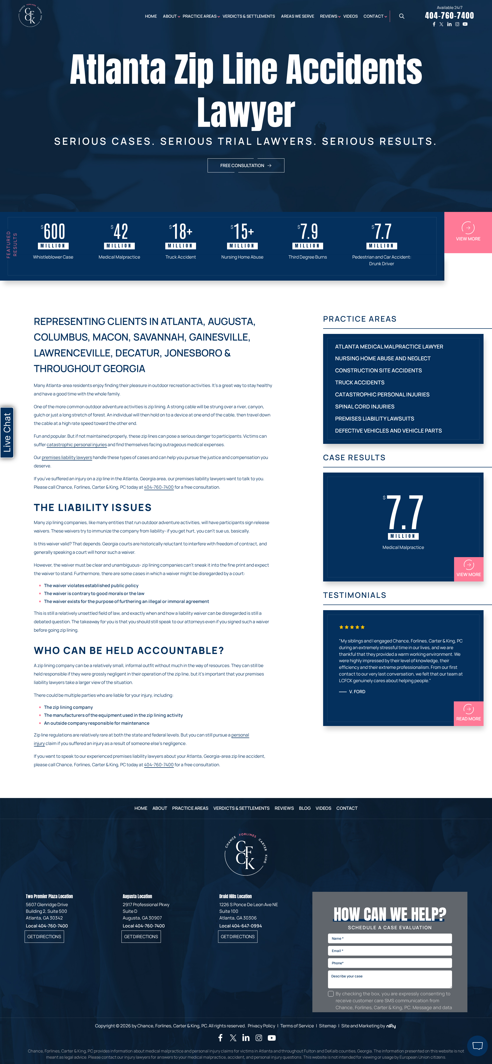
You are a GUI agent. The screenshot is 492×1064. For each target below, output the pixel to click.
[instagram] (457, 24)
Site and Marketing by (363, 1026)
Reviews (328, 16)
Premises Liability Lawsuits (374, 418)
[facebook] (434, 24)
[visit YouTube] (272, 1040)
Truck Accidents (360, 382)
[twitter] (441, 24)
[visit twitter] (233, 1039)
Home (151, 16)
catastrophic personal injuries (77, 444)
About (170, 16)
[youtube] (465, 24)
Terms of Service (297, 1026)
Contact (374, 16)
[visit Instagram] (259, 1040)
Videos (350, 16)
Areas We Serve (297, 16)
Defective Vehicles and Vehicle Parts (388, 430)
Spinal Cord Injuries (365, 406)
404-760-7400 (159, 487)
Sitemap (327, 1026)
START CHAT (453, 1018)
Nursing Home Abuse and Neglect (383, 358)
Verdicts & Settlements (249, 16)
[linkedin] (449, 24)
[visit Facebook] (220, 1040)
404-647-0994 (247, 926)
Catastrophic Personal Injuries (382, 394)
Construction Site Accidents (378, 370)
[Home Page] (30, 25)
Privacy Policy (261, 1026)
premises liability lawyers (67, 457)
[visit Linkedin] (246, 1040)
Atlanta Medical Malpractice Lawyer (389, 346)
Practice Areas (200, 16)
